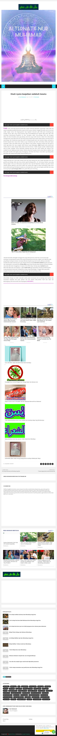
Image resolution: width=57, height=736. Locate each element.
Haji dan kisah (18, 688)
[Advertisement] (28, 109)
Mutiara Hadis (16, 695)
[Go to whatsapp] (53, 732)
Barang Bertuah (25, 686)
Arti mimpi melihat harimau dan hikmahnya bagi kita (22, 614)
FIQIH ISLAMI (11, 688)
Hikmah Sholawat (37, 688)
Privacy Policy (5, 719)
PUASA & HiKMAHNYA (7, 697)
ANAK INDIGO (6, 686)
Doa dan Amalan (32, 686)
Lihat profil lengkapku (13, 710)
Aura (19, 686)
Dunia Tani (5, 688)
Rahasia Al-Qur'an (35, 697)
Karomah (5, 690)
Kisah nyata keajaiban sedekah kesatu (19, 124)
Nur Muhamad (22, 97)
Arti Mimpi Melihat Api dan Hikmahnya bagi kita (21, 638)
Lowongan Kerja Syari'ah (16, 692)
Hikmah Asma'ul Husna (27, 688)
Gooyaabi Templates (26, 734)
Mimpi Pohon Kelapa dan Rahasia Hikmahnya (20, 632)
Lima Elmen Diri (6, 692)
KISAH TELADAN (41, 690)
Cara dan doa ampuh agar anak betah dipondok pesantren (24, 661)
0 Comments (36, 97)
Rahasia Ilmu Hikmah (45, 697)
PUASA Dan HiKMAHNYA (18, 697)
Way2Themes (12, 734)
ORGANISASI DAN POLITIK (34, 695)
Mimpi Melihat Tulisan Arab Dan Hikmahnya (20, 644)
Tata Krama (29, 699)
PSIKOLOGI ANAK (44, 695)
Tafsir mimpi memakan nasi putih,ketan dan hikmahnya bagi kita (25, 667)
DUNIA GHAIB (40, 686)
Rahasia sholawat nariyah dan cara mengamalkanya (22, 655)
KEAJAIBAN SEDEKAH (9, 463)
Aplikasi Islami (13, 686)
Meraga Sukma (45, 692)
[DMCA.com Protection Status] (7, 677)
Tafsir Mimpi (13, 699)
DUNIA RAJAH (47, 686)
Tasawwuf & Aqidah (21, 699)
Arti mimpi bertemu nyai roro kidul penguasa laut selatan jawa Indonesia (27, 626)
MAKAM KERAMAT (26, 692)
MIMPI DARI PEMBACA (7, 695)
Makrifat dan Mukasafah (36, 692)
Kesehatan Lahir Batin (32, 690)
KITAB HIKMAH (49, 690)
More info (46, 728)
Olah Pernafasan (24, 695)
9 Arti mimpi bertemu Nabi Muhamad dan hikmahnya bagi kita (25, 620)
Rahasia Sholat (6, 699)
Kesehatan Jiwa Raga (22, 690)
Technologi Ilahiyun (37, 699)
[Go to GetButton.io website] (53, 734)
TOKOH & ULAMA (46, 699)
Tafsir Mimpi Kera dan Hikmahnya (17, 649)
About (4, 720)
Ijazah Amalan (45, 688)
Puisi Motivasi (27, 697)
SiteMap (30, 719)
